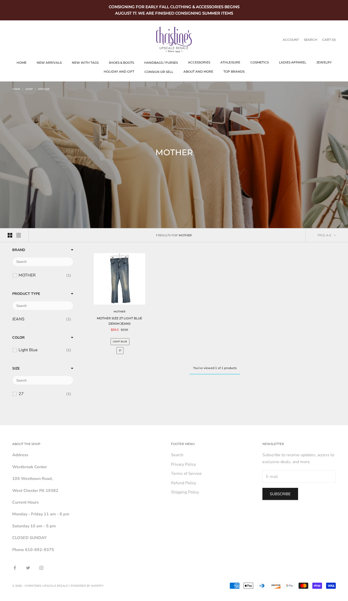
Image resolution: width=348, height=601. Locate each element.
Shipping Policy (185, 492)
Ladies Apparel (292, 62)
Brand (18, 249)
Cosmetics (259, 62)
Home (21, 62)
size (16, 368)
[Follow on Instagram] (41, 567)
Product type (26, 294)
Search (177, 455)
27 (120, 350)
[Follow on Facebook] (14, 567)
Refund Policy (183, 483)
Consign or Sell (158, 72)
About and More (198, 71)
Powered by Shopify (87, 585)
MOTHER (43, 89)
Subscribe (280, 494)
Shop (29, 89)
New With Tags (85, 62)
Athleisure (230, 62)
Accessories (199, 62)
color (18, 337)
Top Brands (234, 71)
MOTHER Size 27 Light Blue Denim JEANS (119, 320)
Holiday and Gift (119, 71)
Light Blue (120, 341)
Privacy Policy (183, 464)
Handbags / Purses (161, 62)
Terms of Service (186, 473)
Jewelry (324, 62)
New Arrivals (49, 62)
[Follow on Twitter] (28, 567)
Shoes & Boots (121, 62)
